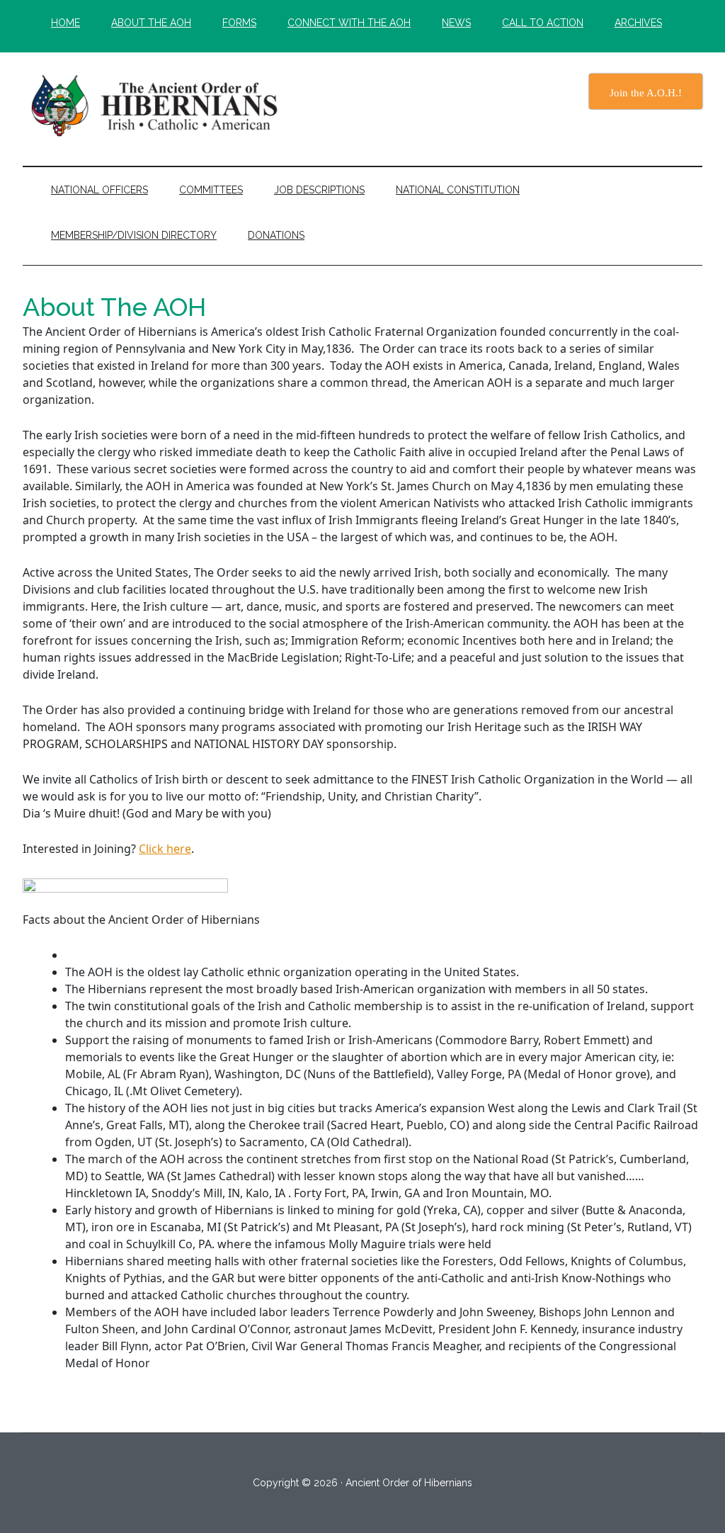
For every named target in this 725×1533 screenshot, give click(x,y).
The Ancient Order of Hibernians (157, 105)
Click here (165, 848)
